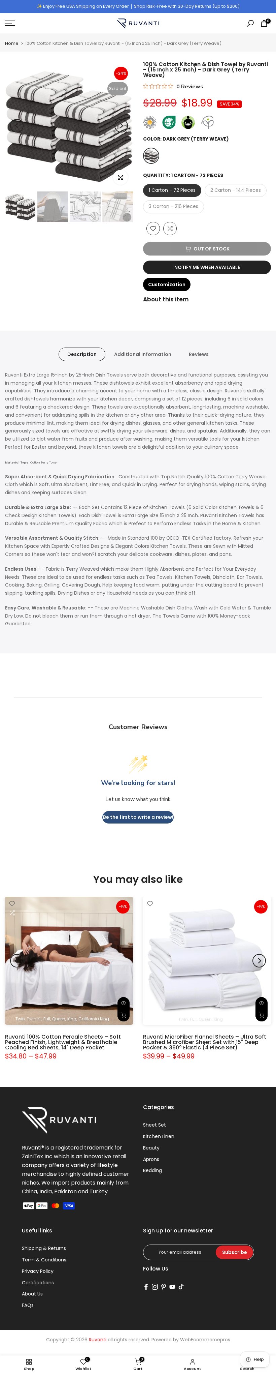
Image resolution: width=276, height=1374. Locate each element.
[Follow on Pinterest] (164, 1287)
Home (12, 43)
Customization (166, 284)
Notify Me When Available (207, 267)
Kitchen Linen (158, 1136)
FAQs (28, 1305)
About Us (32, 1293)
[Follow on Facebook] (146, 1287)
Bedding (152, 1170)
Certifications (38, 1282)
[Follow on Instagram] (155, 1287)
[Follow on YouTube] (172, 1287)
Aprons (151, 1159)
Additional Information (142, 354)
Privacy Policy (38, 1271)
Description (82, 354)
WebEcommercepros (205, 1339)
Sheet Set (154, 1125)
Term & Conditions (44, 1259)
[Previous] (17, 125)
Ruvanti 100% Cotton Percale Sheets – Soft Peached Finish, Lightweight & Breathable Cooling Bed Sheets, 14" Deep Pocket (63, 1042)
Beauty (151, 1147)
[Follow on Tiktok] (181, 1287)
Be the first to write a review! (138, 817)
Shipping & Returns (44, 1248)
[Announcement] (138, 6)
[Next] (121, 125)
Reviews (199, 354)
